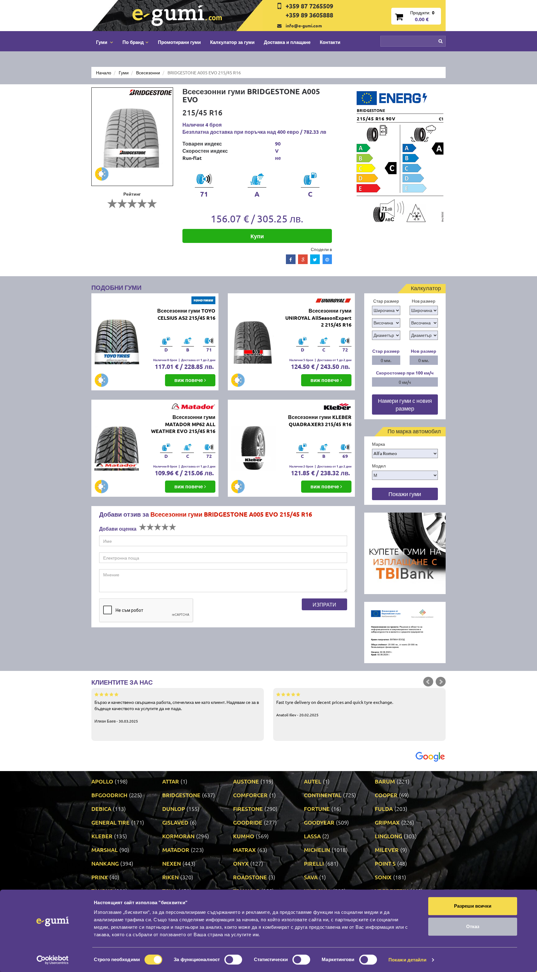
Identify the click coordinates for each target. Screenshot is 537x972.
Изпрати (324, 604)
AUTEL (312, 781)
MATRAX (244, 849)
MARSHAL (104, 849)
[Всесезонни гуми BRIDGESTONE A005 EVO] (132, 136)
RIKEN (170, 877)
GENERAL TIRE (110, 822)
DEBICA (101, 808)
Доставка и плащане (287, 42)
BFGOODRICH (109, 794)
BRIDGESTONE (181, 794)
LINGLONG (388, 835)
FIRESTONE (248, 808)
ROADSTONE (250, 877)
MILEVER (387, 849)
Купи (257, 236)
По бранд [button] (133, 42)
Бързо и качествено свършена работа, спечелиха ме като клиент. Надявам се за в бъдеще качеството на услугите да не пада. (176, 711)
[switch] (233, 960)
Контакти (330, 42)
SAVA (311, 877)
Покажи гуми (404, 494)
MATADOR (175, 849)
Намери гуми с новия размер (405, 404)
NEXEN (171, 863)
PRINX (99, 877)
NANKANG (105, 863)
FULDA (384, 808)
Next (441, 682)
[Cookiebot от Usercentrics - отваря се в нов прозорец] (52, 960)
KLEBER (101, 835)
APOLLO (102, 781)
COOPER (386, 794)
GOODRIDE (247, 822)
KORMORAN (178, 835)
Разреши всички (472, 906)
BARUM (385, 781)
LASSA (312, 835)
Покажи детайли (407, 959)
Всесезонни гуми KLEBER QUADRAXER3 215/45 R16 (319, 420)
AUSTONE (246, 781)
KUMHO (243, 835)
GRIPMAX (387, 822)
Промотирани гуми (179, 42)
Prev (428, 682)
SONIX (383, 877)
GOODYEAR (319, 822)
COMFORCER (250, 794)
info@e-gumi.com (304, 25)
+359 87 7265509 (309, 6)
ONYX (241, 863)
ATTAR (170, 781)
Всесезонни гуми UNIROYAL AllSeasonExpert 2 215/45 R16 (318, 317)
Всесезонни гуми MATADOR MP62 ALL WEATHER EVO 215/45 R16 (183, 424)
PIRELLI (314, 863)
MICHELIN (317, 849)
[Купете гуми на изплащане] (405, 553)
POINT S (385, 863)
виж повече (189, 380)
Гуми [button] (102, 42)
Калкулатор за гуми (232, 42)
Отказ (472, 926)
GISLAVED (175, 822)
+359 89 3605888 (309, 15)
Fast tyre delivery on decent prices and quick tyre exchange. (334, 708)
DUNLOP (173, 808)
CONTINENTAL (323, 794)
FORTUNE (317, 808)
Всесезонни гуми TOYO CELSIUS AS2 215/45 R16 (186, 314)
